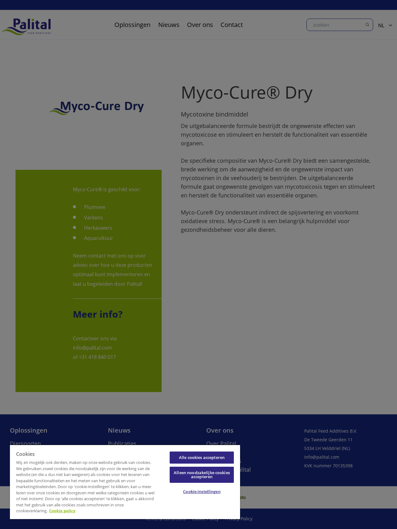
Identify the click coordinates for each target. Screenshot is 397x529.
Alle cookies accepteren (202, 457)
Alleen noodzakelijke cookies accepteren (202, 474)
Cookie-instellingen (201, 491)
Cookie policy (62, 511)
